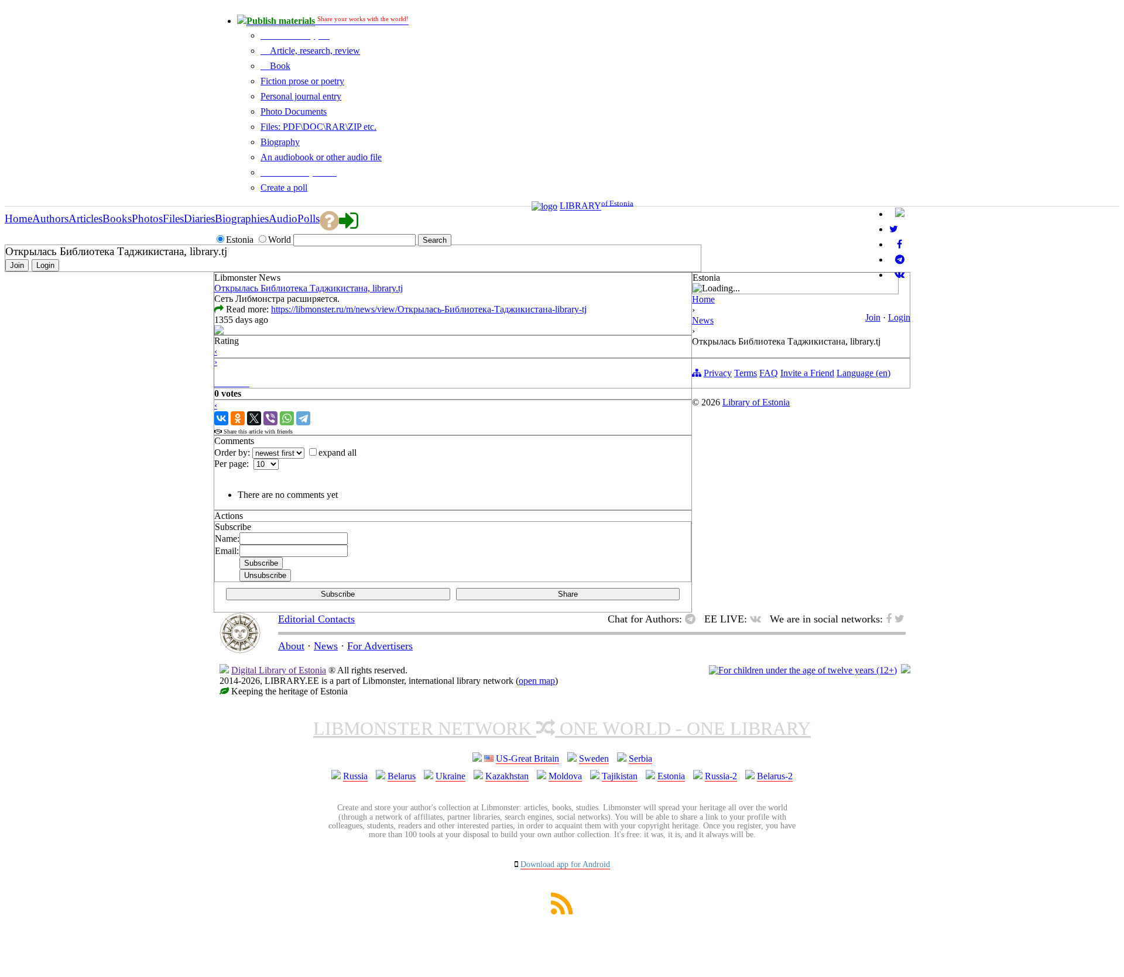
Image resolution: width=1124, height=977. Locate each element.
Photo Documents (294, 111)
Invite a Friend (807, 373)
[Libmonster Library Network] (905, 670)
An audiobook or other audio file (321, 157)
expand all (337, 452)
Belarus (402, 776)
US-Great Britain (527, 758)
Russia (355, 776)
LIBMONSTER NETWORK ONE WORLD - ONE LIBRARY (562, 728)
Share (568, 594)
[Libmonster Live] (899, 275)
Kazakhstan (507, 776)
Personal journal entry (301, 96)
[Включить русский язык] (899, 214)
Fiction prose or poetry (302, 81)
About (291, 646)
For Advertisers (380, 646)
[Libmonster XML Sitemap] (562, 911)
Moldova (565, 776)
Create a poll (284, 187)
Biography (280, 142)
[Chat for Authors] (899, 259)
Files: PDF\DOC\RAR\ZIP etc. (318, 127)
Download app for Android (565, 864)
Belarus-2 (775, 776)
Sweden (594, 758)
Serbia (640, 758)
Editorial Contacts (316, 619)
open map (537, 681)
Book (279, 66)
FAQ (768, 373)
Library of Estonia (756, 402)
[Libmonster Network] (803, 670)
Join (872, 317)
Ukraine (450, 776)
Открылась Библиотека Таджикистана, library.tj (308, 288)
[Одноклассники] (238, 418)
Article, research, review (314, 51)
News (703, 320)
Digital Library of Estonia (278, 670)
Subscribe (338, 594)
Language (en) (863, 373)
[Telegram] (303, 418)
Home (703, 299)
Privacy (718, 373)
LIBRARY (580, 206)
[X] (254, 418)
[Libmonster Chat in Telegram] (693, 619)
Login (899, 317)
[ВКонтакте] (221, 418)
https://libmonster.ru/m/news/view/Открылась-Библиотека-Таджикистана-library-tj (429, 309)
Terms (745, 373)
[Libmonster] (240, 650)
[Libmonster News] (893, 229)
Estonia (671, 776)
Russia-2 (721, 776)
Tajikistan (620, 776)
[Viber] (270, 418)
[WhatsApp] (287, 418)
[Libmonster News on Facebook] (899, 244)
